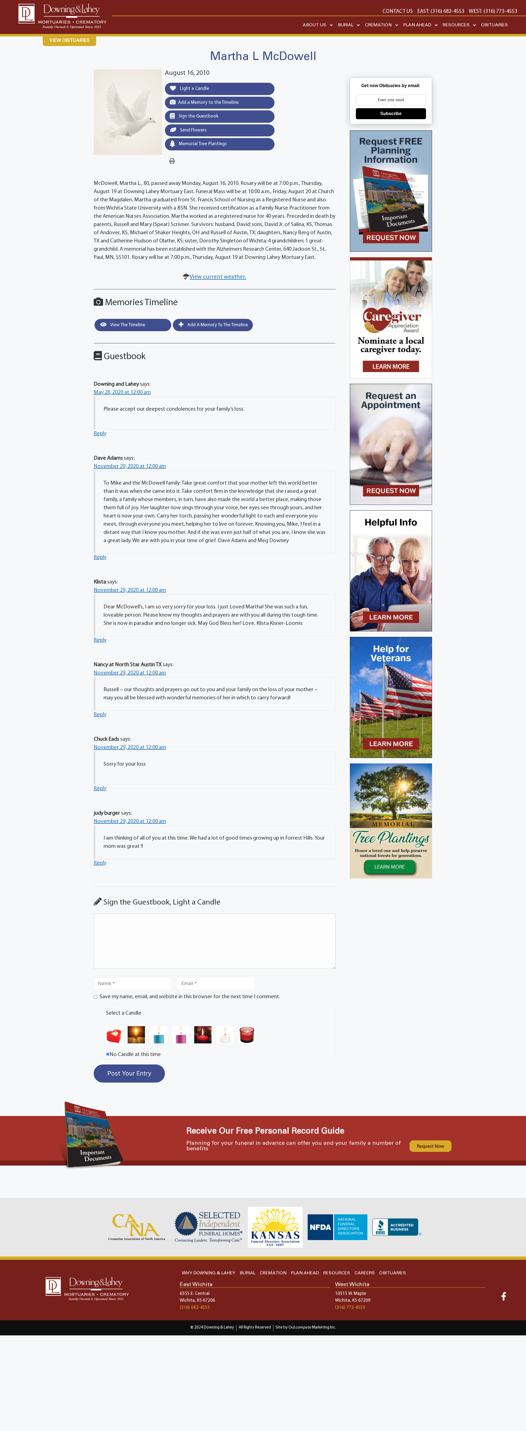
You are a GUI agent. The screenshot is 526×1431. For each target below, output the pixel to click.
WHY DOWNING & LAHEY (208, 1273)
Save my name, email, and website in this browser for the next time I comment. (189, 997)
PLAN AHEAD (417, 25)
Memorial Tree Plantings (202, 144)
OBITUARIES (494, 25)
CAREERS (365, 1273)
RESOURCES (456, 25)
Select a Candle (123, 1013)
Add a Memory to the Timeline (208, 102)
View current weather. (218, 277)
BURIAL (345, 25)
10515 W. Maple (350, 1293)
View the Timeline (127, 325)
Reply (100, 433)
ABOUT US (314, 25)
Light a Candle (194, 88)
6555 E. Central (195, 1293)
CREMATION (378, 25)
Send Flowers (193, 130)
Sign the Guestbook (198, 116)
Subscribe (391, 113)
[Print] (172, 161)
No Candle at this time (135, 1054)
